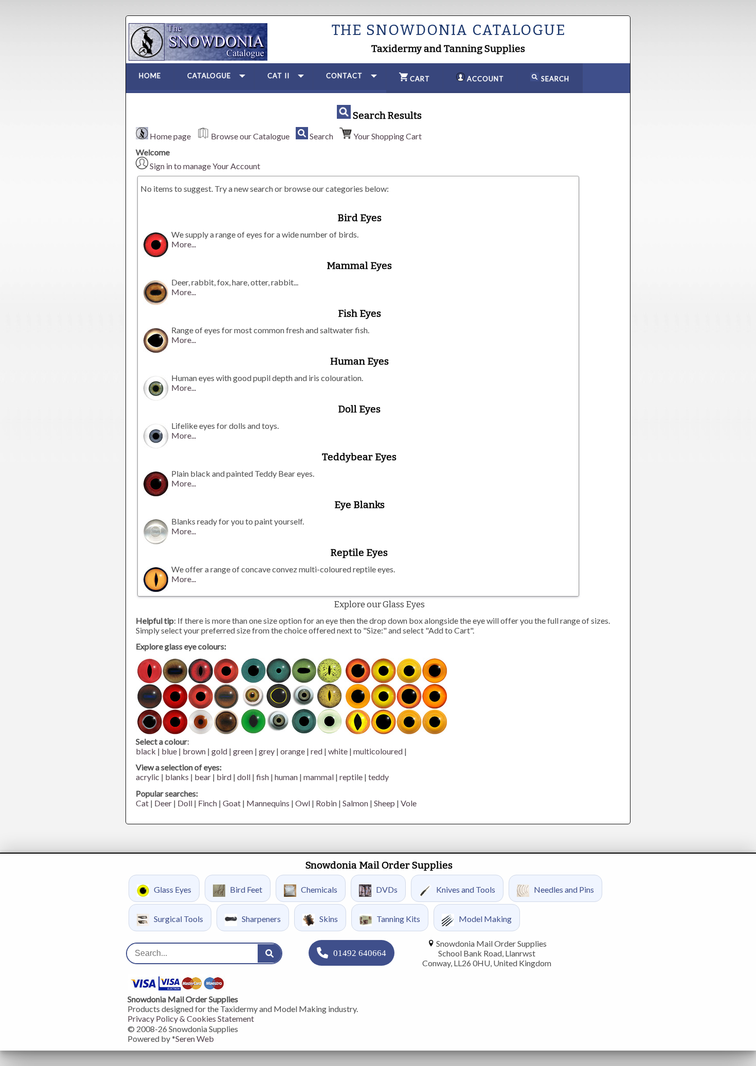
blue (169, 751)
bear (202, 777)
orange (292, 751)
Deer (163, 803)
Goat (232, 803)
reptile (351, 777)
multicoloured (378, 751)
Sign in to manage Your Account (205, 166)
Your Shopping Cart (387, 136)
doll (243, 777)
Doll (184, 803)
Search (321, 136)
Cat (142, 803)
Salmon (355, 803)
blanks (177, 777)
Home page (170, 136)
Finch (207, 803)
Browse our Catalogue (250, 136)
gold (219, 751)
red (316, 751)
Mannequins (268, 803)
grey (267, 751)
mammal (318, 777)
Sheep (384, 803)
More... (183, 244)
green (243, 751)
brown (194, 751)
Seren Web (194, 1038)
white (338, 751)
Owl (302, 803)
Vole (409, 803)
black (146, 751)
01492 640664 (359, 953)
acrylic (147, 777)
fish (262, 777)
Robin (326, 803)
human (286, 777)
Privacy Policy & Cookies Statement (191, 1018)
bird (224, 777)
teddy (378, 777)
